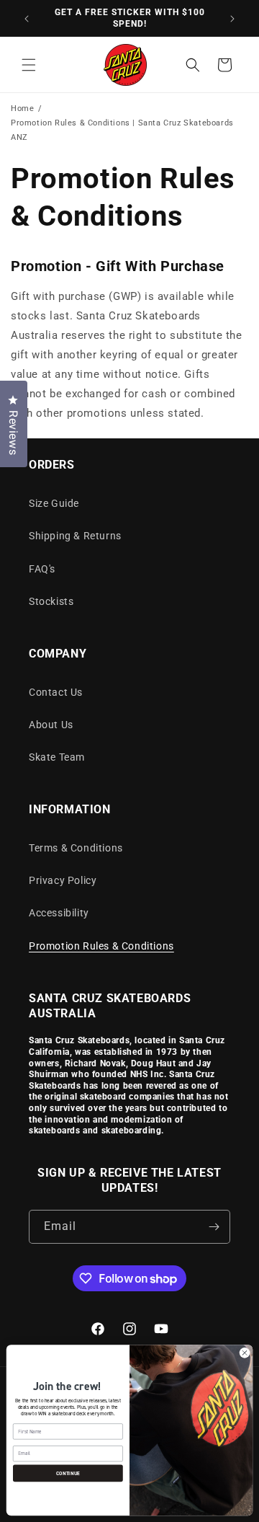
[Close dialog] (244, 1353)
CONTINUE (68, 1472)
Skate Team (57, 757)
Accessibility (59, 913)
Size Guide (54, 503)
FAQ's (42, 569)
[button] (29, 65)
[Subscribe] (214, 1227)
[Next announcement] (232, 19)
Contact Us (56, 692)
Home (22, 108)
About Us (51, 724)
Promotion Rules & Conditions (101, 946)
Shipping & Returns (75, 535)
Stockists (51, 601)
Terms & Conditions (76, 848)
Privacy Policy (62, 880)
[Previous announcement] (26, 19)
